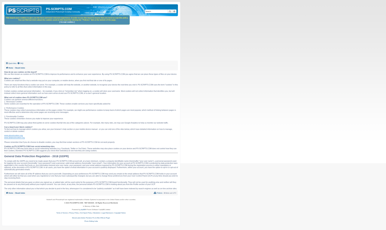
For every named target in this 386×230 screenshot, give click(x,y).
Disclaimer (96, 213)
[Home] (25, 10)
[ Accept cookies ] (67, 22)
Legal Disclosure (107, 213)
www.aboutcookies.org (13, 135)
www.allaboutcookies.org (14, 138)
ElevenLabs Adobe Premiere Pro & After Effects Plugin (91, 218)
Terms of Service (62, 213)
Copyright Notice (120, 213)
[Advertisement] (94, 39)
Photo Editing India (91, 221)
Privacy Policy (74, 213)
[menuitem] (20, 63)
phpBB (83, 209)
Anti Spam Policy (86, 213)
